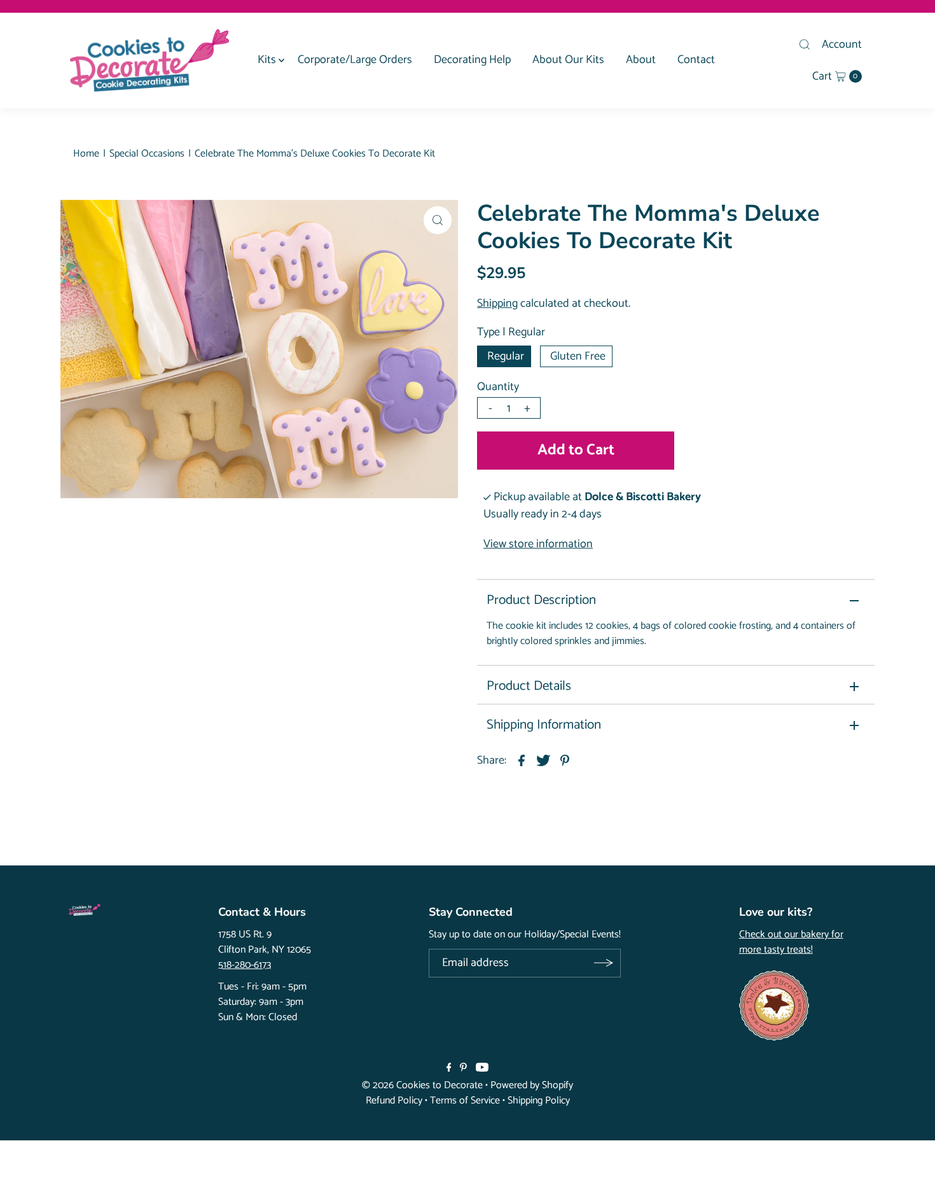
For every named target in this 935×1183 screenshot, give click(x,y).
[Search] (804, 44)
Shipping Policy (539, 1100)
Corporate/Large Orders (355, 59)
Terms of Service (465, 1100)
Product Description (541, 600)
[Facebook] (449, 1068)
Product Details (529, 686)
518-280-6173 (244, 965)
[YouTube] (482, 1068)
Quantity (498, 387)
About (641, 59)
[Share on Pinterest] (564, 760)
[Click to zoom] (438, 220)
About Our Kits (568, 59)
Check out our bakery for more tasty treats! (791, 942)
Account (842, 44)
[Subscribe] (603, 963)
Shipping (497, 303)
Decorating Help (472, 59)
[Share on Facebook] (521, 760)
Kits (267, 59)
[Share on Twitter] (543, 760)
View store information (538, 544)
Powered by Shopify (531, 1085)
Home (86, 153)
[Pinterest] (463, 1068)
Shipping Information (544, 725)
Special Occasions (146, 153)
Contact (696, 59)
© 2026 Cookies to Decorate (422, 1085)
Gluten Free (578, 356)
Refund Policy (394, 1100)
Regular (505, 356)
